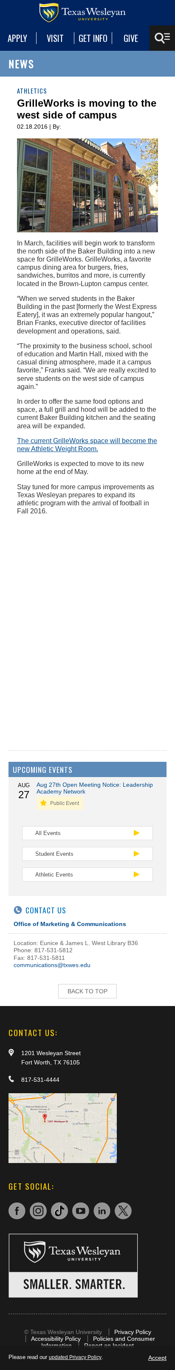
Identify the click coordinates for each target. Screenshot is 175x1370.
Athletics (32, 90)
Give (131, 38)
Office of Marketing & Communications (70, 924)
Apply (17, 38)
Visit (55, 38)
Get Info (93, 38)
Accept (157, 1357)
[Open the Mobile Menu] (162, 38)
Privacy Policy (132, 1332)
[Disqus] (87, 627)
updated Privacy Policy (75, 1357)
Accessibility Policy (56, 1338)
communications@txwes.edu (52, 965)
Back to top (87, 991)
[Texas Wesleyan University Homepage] (87, 12)
